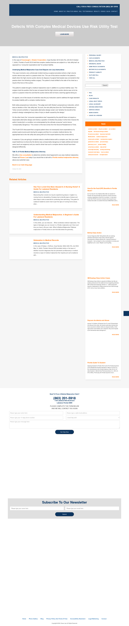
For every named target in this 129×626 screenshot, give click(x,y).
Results (97, 11)
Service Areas (94, 110)
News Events (93, 112)
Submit (64, 514)
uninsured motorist (93, 154)
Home (56, 11)
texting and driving (105, 149)
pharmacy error (92, 144)
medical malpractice (101, 136)
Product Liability (95, 72)
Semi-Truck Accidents (97, 66)
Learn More (64, 34)
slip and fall (103, 147)
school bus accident (93, 147)
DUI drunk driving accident (101, 131)
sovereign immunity (93, 149)
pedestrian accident (93, 142)
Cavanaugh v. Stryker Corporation (34, 60)
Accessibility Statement (77, 619)
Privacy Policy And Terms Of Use (56, 619)
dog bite (90, 131)
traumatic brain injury (94, 152)
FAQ (80, 11)
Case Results (94, 98)
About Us (62, 11)
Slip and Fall (93, 75)
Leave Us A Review (95, 115)
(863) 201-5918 (97, 6)
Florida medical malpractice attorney (65, 157)
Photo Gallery (33, 619)
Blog (108, 11)
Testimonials (87, 11)
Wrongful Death (95, 64)
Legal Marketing (93, 619)
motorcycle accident (93, 139)
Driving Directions (96, 107)
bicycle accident (103, 129)
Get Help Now (64, 432)
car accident (112, 129)
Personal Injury (95, 55)
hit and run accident (93, 134)
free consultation (26, 155)
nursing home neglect (106, 139)
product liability (102, 144)
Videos (103, 11)
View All (92, 78)
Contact (114, 11)
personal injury (104, 142)
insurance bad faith (105, 134)
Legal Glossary (95, 104)
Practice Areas (72, 11)
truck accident (105, 152)
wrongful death (104, 154)
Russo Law (24, 157)
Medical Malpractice (97, 61)
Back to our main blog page (22, 165)
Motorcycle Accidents (97, 69)
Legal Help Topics (95, 101)
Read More (115, 204)
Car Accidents (94, 58)
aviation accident (92, 129)
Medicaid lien (91, 136)
